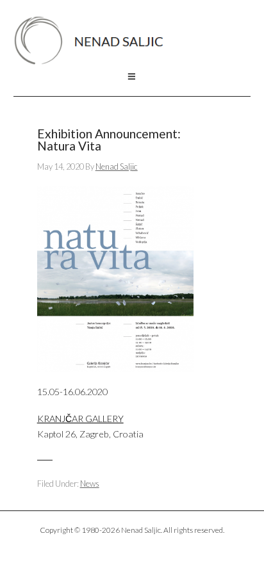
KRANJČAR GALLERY (80, 418)
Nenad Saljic (95, 40)
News (89, 483)
